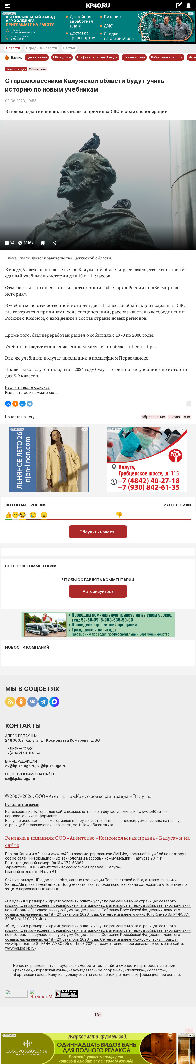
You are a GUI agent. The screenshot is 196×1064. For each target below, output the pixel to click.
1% (15, 514)
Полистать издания (22, 804)
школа (174, 417)
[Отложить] (43, 243)
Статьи (69, 48)
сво (187, 417)
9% (33, 514)
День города (36, 57)
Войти (188, 5)
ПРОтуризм (62, 57)
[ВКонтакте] (8, 404)
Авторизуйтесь (98, 591)
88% (119, 514)
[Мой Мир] (22, 404)
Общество (37, 69)
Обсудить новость (98, 531)
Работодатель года (166, 57)
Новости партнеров (138, 965)
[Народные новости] (179, 5)
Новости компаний (27, 647)
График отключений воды (97, 57)
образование (153, 417)
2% (22, 514)
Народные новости (41, 48)
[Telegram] (30, 404)
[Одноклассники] (15, 404)
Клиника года (134, 57)
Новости (13, 48)
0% (8, 514)
